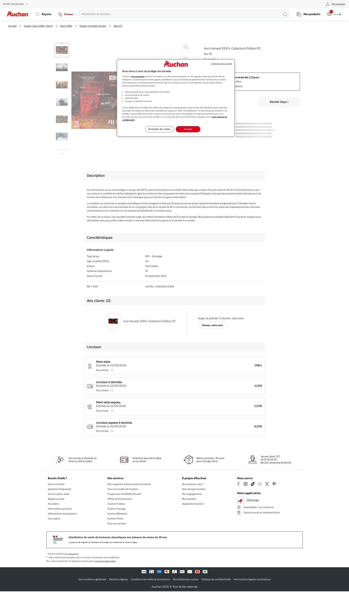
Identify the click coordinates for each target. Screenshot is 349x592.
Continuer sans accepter (221, 63)
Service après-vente (58, 494)
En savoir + (211, 59)
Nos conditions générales (92, 579)
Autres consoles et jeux (92, 26)
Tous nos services (116, 523)
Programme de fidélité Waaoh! (124, 494)
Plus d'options (235, 86)
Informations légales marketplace (252, 579)
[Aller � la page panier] (334, 14)
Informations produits (60, 508)
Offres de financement (119, 498)
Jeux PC (118, 26)
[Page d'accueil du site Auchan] (18, 14)
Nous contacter (56, 484)
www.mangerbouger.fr (105, 561)
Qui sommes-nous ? (193, 484)
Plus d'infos (102, 370)
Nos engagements (192, 494)
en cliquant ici (72, 554)
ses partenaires (137, 76)
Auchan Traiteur (116, 503)
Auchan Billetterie (117, 513)
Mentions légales (118, 579)
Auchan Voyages (116, 508)
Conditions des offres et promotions (150, 579)
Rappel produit (56, 498)
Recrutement (189, 498)
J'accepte (188, 129)
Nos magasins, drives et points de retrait (129, 484)
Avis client (53, 503)
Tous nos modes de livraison (122, 489)
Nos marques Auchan (194, 489)
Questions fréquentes (59, 489)
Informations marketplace (62, 513)
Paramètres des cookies (159, 129)
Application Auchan (193, 503)
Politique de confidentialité (216, 579)
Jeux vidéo (66, 26)
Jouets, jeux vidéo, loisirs (38, 26)
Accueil (12, 26)
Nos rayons (54, 518)
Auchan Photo (115, 518)
